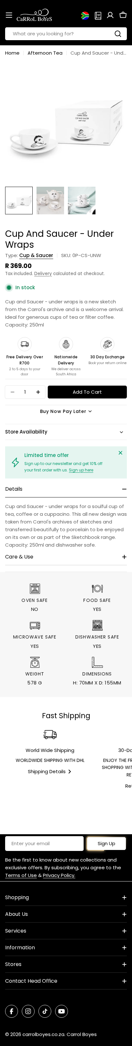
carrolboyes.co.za (43, 1034)
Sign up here (81, 470)
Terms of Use (21, 875)
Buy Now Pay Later (63, 411)
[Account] (110, 15)
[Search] (118, 34)
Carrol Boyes (82, 1034)
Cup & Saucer (36, 255)
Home (12, 52)
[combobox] (66, 33)
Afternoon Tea (45, 52)
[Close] (120, 453)
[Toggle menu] (9, 15)
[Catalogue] (98, 15)
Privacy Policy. (59, 875)
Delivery (43, 274)
